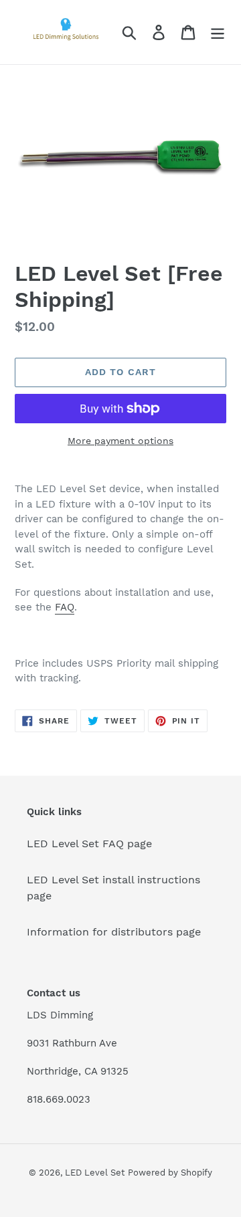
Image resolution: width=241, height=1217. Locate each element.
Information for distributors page (114, 931)
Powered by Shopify (170, 1173)
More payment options (120, 440)
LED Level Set (95, 1173)
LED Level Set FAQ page (89, 843)
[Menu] (217, 32)
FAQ (64, 607)
